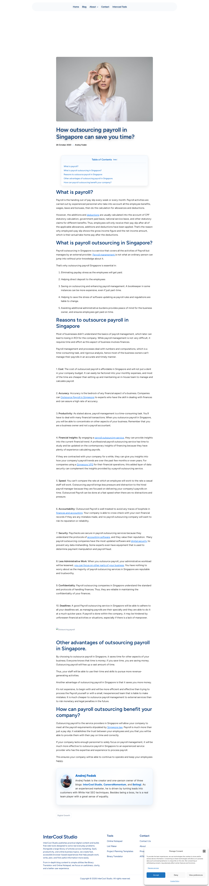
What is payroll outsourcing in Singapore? (83, 170)
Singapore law (115, 727)
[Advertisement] (104, 32)
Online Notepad (114, 841)
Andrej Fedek (81, 145)
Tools (110, 835)
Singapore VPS (85, 464)
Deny (176, 875)
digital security (139, 541)
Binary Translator (115, 856)
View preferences (196, 875)
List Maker (112, 846)
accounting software (98, 537)
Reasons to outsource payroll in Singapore (83, 174)
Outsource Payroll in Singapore (77, 397)
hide (115, 160)
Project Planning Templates (120, 851)
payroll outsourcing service (109, 437)
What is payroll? (71, 166)
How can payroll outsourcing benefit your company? (88, 182)
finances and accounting (69, 512)
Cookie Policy (174, 881)
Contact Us (145, 841)
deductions (93, 214)
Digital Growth (63, 815)
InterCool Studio (92, 784)
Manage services (153, 868)
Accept (156, 875)
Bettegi (137, 784)
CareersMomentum (115, 784)
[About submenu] (97, 6)
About (143, 846)
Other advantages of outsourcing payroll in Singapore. (88, 178)
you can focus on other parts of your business (99, 565)
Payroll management (104, 254)
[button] (204, 851)
